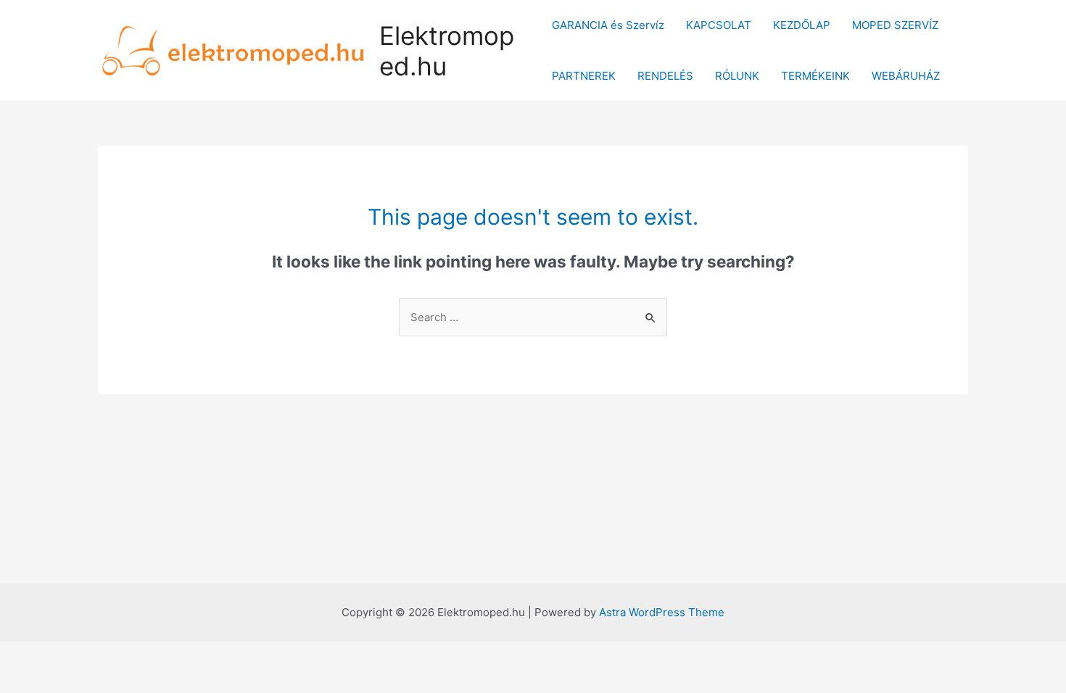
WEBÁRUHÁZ (906, 76)
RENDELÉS (665, 76)
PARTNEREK (584, 76)
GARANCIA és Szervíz (608, 25)
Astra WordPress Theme (661, 612)
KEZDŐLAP (801, 25)
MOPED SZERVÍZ (895, 25)
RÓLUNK (737, 76)
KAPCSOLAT (718, 25)
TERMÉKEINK (815, 76)
